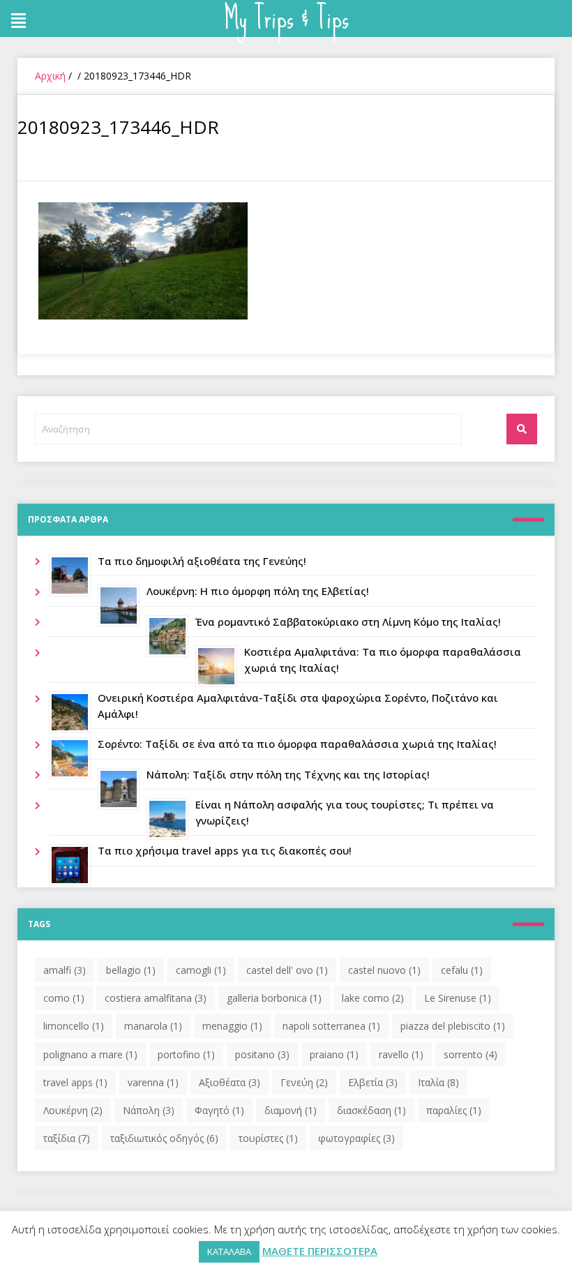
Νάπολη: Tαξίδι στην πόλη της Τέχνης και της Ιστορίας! (288, 774)
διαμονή (290, 1110)
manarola (153, 1025)
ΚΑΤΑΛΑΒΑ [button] (229, 1251)
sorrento (470, 1054)
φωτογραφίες (356, 1138)
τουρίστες (268, 1138)
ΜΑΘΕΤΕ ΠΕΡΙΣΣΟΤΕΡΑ (319, 1251)
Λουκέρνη (73, 1110)
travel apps (75, 1082)
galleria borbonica (274, 998)
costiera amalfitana (155, 998)
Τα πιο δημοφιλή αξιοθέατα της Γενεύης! (202, 561)
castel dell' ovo (287, 970)
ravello (401, 1054)
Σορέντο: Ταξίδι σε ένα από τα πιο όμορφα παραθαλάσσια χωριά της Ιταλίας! (297, 744)
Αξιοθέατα (229, 1082)
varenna (153, 1082)
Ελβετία (373, 1082)
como (63, 998)
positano (262, 1054)
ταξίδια (66, 1138)
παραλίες (453, 1110)
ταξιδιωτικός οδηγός (164, 1138)
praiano (334, 1054)
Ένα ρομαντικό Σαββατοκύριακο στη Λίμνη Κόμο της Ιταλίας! (348, 622)
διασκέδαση (371, 1110)
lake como (373, 998)
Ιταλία (438, 1082)
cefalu (462, 970)
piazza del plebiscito (452, 1025)
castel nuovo (384, 970)
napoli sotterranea (331, 1025)
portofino (186, 1054)
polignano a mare (90, 1054)
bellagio (131, 970)
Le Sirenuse (457, 998)
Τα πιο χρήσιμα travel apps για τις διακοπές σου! (225, 850)
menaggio (232, 1025)
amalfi (64, 970)
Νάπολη (148, 1110)
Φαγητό (219, 1110)
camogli (201, 970)
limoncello (73, 1025)
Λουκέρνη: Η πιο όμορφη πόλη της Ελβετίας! (257, 591)
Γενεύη (304, 1082)
